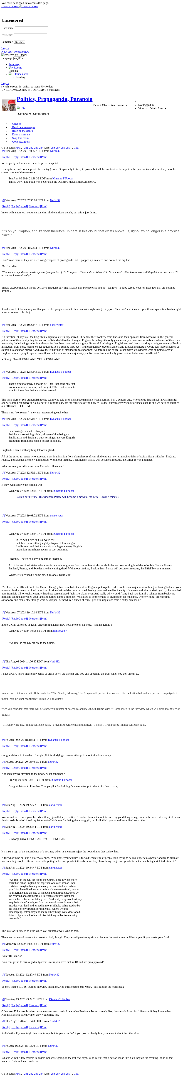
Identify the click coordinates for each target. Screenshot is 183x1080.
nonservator (56, 324)
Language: (7, 41)
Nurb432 (55, 150)
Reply (5, 157)
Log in (5, 48)
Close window (10, 6)
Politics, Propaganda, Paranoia (55, 99)
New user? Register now (15, 51)
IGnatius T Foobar (62, 178)
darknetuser (55, 804)
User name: (7, 28)
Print (43, 157)
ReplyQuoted (19, 157)
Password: (7, 34)
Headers (33, 157)
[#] (3, 150)
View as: (143, 108)
